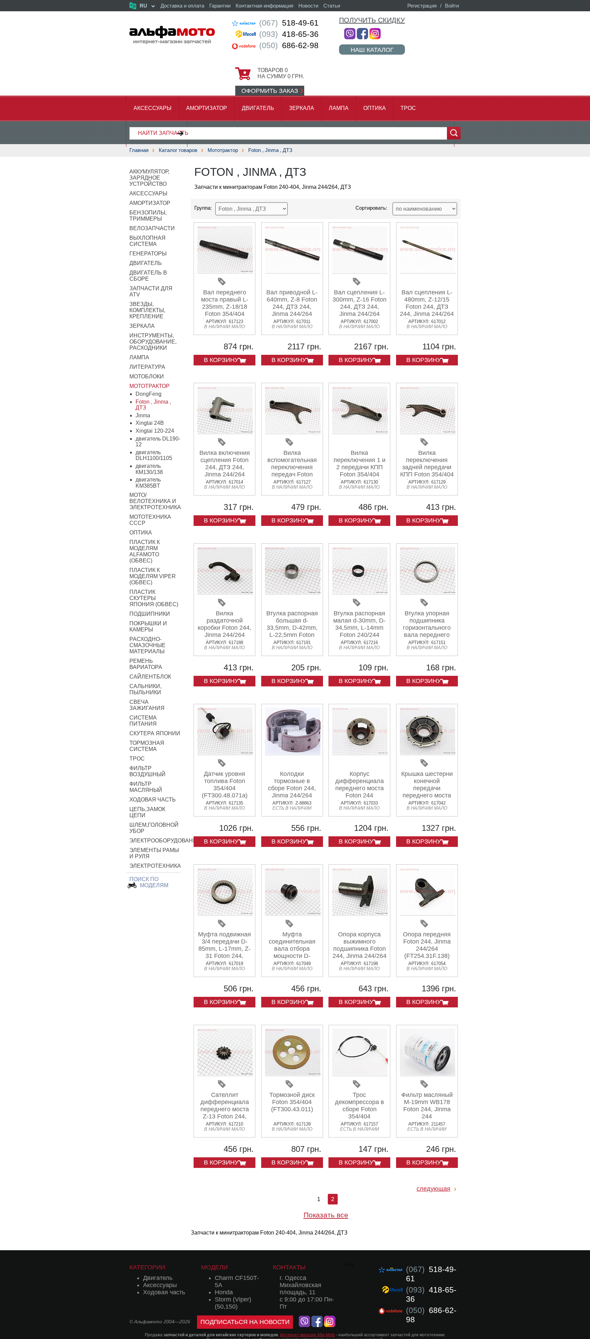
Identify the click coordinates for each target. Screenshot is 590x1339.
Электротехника (155, 866)
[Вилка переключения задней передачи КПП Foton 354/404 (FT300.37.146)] (427, 431)
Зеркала (301, 108)
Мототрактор (223, 150)
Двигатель (258, 108)
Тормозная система (146, 746)
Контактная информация (264, 6)
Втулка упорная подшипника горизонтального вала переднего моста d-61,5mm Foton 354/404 (427, 631)
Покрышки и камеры (148, 626)
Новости (308, 6)
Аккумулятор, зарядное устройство (149, 178)
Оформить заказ (269, 90)
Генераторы (148, 253)
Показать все (326, 1215)
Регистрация (422, 6)
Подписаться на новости (245, 1322)
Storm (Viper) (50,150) (233, 1303)
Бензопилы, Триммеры (148, 216)
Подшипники (149, 614)
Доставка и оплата (182, 6)
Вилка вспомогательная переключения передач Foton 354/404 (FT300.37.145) (292, 470)
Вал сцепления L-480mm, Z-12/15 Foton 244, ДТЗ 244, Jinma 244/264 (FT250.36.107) (427, 306)
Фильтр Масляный (145, 787)
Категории (147, 1267)
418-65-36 (289, 34)
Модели (214, 1267)
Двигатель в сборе (148, 276)
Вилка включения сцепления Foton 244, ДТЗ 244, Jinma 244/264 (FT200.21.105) (224, 467)
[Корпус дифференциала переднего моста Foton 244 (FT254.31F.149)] (360, 752)
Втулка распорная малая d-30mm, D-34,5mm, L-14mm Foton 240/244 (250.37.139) (359, 627)
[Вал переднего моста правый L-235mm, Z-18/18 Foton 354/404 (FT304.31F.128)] (225, 271)
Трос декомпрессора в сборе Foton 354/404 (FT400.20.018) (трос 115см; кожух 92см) (359, 1116)
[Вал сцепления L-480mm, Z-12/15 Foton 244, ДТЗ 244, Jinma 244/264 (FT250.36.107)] (427, 271)
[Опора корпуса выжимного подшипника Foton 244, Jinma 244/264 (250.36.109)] (360, 913)
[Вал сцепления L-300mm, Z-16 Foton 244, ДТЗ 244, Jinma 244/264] (360, 271)
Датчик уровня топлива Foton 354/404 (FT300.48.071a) (225, 784)
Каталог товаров (178, 150)
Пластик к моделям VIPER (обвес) (152, 576)
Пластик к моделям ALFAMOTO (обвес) (144, 551)
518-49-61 (289, 22)
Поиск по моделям (148, 882)
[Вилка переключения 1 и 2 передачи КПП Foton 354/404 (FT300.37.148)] (360, 431)
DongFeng (148, 394)
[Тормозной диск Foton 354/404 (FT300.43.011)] (293, 1073)
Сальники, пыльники (145, 689)
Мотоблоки (146, 376)
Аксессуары (152, 108)
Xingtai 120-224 (155, 431)
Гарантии (219, 6)
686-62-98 (289, 45)
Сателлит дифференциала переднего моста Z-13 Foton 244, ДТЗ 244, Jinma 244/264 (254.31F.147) (224, 1116)
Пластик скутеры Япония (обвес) (153, 598)
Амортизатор (206, 108)
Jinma (143, 415)
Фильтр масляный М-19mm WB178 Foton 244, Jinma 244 (427, 1105)
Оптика (374, 108)
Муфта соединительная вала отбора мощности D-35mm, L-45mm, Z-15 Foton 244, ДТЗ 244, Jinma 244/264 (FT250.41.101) (292, 959)
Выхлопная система (147, 241)
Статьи (331, 6)
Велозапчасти (152, 228)
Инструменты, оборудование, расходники (153, 342)
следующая (433, 1188)
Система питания (143, 721)
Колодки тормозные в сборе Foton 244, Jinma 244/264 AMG (292, 788)
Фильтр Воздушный (147, 771)
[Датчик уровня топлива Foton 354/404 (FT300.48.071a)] (225, 752)
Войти (452, 6)
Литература (147, 367)
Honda (224, 1292)
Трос (408, 108)
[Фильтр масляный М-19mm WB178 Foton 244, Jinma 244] (427, 1073)
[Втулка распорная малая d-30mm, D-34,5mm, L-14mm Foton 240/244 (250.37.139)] (360, 592)
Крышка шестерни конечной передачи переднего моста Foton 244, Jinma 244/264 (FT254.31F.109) (427, 795)
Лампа (339, 108)
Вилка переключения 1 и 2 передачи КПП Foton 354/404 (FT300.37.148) (359, 467)
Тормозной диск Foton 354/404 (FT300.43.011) (292, 1102)
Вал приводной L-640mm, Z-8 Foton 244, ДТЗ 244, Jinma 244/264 (292, 303)
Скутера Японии (154, 733)
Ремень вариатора (145, 664)
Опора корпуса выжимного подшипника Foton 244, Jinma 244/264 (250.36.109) (360, 948)
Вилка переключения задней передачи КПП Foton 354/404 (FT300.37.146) (427, 467)
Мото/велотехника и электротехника (155, 501)
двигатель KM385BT (148, 483)
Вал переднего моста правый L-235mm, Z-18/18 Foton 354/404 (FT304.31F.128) (224, 306)
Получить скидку (372, 20)
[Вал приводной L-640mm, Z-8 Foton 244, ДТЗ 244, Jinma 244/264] (293, 271)
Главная (139, 150)
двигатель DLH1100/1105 (154, 455)
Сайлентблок (150, 677)
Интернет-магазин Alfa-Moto (307, 1335)
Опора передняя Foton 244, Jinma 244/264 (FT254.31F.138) (427, 945)
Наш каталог (372, 49)
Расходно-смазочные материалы (147, 645)
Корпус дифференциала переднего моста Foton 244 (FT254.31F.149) (359, 788)
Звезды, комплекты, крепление (147, 310)
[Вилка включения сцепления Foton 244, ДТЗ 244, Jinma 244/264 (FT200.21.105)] (225, 431)
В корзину (221, 360)
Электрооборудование (165, 840)
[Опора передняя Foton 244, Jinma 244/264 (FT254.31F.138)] (427, 913)
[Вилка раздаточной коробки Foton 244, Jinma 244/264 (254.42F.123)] (225, 592)
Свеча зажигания (147, 705)
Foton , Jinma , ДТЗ (270, 150)
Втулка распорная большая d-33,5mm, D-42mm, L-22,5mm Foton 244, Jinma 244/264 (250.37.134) (292, 631)
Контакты (289, 1267)
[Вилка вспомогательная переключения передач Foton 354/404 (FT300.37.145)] (293, 431)
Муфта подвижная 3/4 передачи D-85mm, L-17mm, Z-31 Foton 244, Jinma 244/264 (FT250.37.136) (224, 952)
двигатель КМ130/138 (149, 469)
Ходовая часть (152, 800)
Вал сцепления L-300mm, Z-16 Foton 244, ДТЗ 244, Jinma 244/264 (360, 303)
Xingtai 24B (150, 423)
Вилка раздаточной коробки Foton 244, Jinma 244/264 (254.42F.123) (224, 627)
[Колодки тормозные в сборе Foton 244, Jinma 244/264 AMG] (293, 752)
